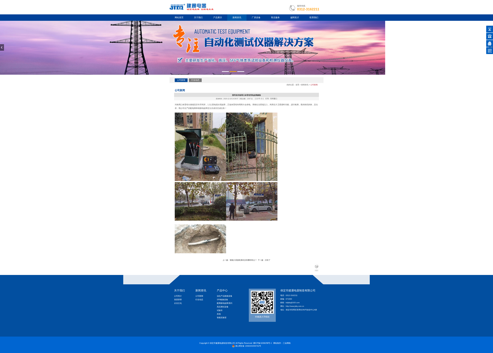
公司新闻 (181, 80)
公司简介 (178, 296)
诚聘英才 (294, 17)
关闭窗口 (273, 99)
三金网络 (287, 343)
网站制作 (277, 343)
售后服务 (275, 17)
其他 (219, 314)
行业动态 (195, 80)
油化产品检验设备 (224, 296)
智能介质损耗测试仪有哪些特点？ (243, 260)
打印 (267, 99)
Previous (2, 47)
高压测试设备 (222, 307)
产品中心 (222, 290)
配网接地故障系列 (224, 303)
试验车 (220, 310)
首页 (297, 85)
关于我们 (198, 17)
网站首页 (179, 17)
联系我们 (314, 17)
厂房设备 (256, 17)
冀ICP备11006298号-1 (262, 343)
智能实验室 (221, 317)
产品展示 (217, 17)
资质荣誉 (178, 299)
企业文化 (178, 303)
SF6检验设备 (222, 299)
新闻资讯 (237, 17)
